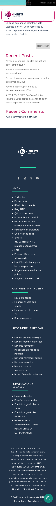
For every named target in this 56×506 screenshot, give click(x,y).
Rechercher (43, 45)
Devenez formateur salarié (28, 358)
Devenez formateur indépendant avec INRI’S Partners (26, 349)
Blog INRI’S (19, 209)
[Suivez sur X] (31, 178)
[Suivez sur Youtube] (37, 178)
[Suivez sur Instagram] (24, 178)
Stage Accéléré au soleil (26, 278)
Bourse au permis (23, 318)
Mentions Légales (23, 396)
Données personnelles (25, 400)
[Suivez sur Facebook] (18, 178)
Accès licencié (35, 501)
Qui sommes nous (23, 213)
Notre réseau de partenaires (29, 374)
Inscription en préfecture (26, 229)
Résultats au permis (24, 205)
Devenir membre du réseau (28, 341)
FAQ (16, 250)
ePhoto (18, 237)
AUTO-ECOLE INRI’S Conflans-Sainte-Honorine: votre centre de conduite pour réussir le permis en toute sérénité (26, 99)
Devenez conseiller (23, 362)
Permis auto (20, 201)
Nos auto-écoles (22, 297)
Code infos (20, 197)
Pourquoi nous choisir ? (26, 217)
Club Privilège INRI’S (24, 233)
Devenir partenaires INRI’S (27, 337)
